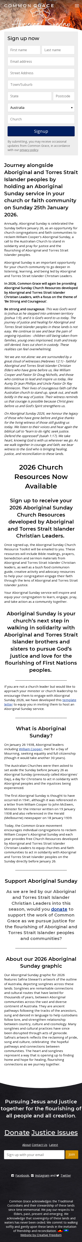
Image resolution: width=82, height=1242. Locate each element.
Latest (53, 1145)
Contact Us (39, 1145)
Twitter (66, 1175)
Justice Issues (55, 1132)
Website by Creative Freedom (41, 1235)
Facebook (22, 1175)
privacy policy (29, 150)
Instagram (42, 1175)
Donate (17, 1132)
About (26, 1145)
